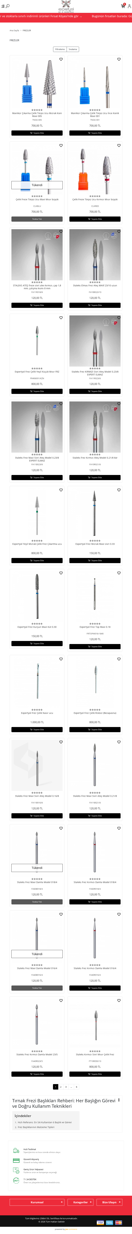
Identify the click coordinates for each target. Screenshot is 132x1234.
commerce (71, 1229)
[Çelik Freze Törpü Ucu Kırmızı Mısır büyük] (95, 168)
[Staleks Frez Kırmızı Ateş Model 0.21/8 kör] (95, 427)
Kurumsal (37, 1202)
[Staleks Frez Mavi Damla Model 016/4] (37, 937)
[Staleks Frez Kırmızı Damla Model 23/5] (37, 1023)
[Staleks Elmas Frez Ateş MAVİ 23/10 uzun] (95, 254)
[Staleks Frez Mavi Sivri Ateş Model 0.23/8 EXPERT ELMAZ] (37, 427)
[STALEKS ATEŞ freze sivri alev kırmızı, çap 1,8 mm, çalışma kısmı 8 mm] (37, 254)
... (71, 1086)
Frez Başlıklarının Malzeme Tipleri (36, 1127)
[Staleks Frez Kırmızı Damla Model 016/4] (95, 937)
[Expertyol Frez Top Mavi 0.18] (95, 596)
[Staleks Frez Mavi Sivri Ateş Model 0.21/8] (95, 765)
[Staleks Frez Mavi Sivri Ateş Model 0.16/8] (37, 765)
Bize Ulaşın (109, 1202)
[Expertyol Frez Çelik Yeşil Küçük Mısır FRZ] (37, 341)
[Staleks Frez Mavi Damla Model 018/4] (37, 851)
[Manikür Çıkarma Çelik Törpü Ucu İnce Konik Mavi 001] (95, 82)
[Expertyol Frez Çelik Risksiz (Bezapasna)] (95, 682)
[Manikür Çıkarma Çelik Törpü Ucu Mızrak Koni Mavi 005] (37, 82)
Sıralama (73, 49)
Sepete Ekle (38, 133)
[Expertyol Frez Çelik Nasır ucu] (37, 682)
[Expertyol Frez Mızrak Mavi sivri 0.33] (95, 513)
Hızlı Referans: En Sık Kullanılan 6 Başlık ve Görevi (45, 1122)
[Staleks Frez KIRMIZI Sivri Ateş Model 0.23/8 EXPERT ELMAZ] (95, 341)
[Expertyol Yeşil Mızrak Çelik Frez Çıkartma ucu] (37, 513)
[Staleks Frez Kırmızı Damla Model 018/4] (95, 851)
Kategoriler (80, 1202)
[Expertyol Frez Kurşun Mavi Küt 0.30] (37, 596)
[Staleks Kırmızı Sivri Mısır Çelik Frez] (95, 1023)
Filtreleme (60, 49)
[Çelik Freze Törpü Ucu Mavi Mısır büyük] (37, 168)
